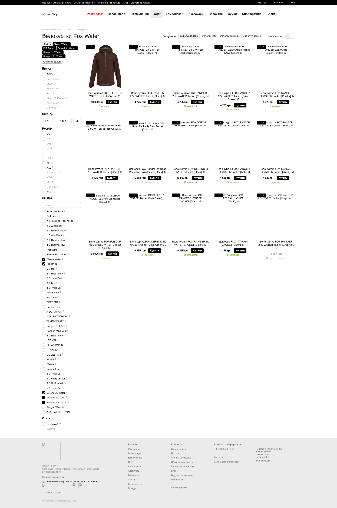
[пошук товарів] (286, 14)
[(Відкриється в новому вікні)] (75, 485)
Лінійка (47, 197)
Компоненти (174, 13)
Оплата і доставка (62, 3)
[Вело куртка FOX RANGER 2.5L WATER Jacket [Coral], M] (105, 143)
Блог (125, 3)
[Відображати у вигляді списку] (292, 36)
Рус (264, 3)
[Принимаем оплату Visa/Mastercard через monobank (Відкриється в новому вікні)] (69, 481)
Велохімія (216, 13)
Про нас (46, 3)
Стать (46, 418)
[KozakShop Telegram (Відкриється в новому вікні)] (155, 2)
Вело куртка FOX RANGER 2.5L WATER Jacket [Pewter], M (276, 94)
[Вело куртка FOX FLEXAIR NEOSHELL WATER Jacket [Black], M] (105, 215)
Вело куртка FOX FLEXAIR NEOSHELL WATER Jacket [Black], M (105, 244)
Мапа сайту (177, 479)
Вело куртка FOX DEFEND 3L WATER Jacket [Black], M (191, 170)
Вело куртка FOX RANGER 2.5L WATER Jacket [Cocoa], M (190, 94)
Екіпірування (139, 13)
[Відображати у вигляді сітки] (287, 36)
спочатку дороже (252, 36)
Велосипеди (116, 13)
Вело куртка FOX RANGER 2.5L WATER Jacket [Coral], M (104, 170)
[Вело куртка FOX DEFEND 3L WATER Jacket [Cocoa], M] (105, 67)
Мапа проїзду (263, 461)
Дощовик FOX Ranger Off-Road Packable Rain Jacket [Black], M (147, 170)
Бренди (272, 13)
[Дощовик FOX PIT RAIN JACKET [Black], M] (233, 215)
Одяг (157, 13)
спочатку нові (208, 36)
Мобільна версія (53, 492)
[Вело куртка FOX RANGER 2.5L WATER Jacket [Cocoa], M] (190, 67)
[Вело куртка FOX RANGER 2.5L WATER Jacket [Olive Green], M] (233, 67)
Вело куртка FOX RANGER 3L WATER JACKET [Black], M (190, 243)
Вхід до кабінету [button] (180, 449)
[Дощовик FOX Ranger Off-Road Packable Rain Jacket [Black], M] (147, 143)
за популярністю (189, 36)
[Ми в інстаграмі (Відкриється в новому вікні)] (164, 2)
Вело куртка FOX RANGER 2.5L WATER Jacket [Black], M (147, 94)
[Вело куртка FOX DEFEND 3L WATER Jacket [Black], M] (190, 143)
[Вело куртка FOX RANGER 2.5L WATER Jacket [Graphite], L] (276, 215)
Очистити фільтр (52, 61)
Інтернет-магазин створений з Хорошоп (59, 501)
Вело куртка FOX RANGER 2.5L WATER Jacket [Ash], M (233, 170)
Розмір (47, 128)
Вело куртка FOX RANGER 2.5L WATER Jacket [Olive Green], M (233, 96)
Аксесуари (196, 13)
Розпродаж (95, 13)
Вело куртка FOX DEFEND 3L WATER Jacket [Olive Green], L (148, 243)
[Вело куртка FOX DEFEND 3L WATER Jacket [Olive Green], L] (147, 215)
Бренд (46, 68)
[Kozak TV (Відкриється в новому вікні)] (159, 2)
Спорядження (251, 13)
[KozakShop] (51, 451)
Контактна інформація (109, 3)
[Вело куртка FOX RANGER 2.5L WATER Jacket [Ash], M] (233, 143)
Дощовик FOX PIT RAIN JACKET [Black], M (233, 243)
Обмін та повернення (84, 3)
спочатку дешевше (230, 36)
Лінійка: (47, 44)
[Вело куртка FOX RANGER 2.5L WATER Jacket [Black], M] (147, 67)
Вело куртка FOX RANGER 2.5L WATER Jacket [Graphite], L (276, 244)
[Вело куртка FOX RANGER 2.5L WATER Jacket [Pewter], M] (276, 67)
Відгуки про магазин (141, 3)
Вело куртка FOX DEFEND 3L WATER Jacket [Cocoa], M (105, 94)
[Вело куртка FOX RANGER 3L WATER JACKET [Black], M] (190, 215)
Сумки (232, 13)
